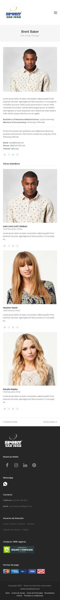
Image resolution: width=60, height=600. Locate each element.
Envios (19, 596)
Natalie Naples (10, 389)
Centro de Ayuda (18, 593)
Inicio (8, 593)
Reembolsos (50, 593)
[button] (55, 12)
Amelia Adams (49, 422)
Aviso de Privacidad (35, 593)
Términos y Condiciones (33, 596)
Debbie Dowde (11, 422)
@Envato (15, 148)
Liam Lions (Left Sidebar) (15, 226)
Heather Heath (10, 307)
